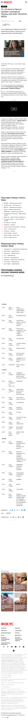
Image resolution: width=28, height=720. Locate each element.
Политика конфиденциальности (9, 715)
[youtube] (15, 646)
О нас (2, 635)
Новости (3, 628)
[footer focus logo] (7, 624)
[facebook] (3, 646)
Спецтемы (18, 630)
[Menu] (2, 2)
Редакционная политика (5, 643)
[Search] (26, 2)
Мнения (17, 628)
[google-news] (23, 646)
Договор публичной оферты (18, 639)
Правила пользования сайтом (5, 639)
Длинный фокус (6, 633)
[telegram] (11, 646)
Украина (4, 6)
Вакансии (18, 635)
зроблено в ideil (5, 717)
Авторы (17, 633)
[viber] (19, 646)
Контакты (22, 715)
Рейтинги (4, 630)
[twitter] (7, 646)
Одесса (8, 513)
